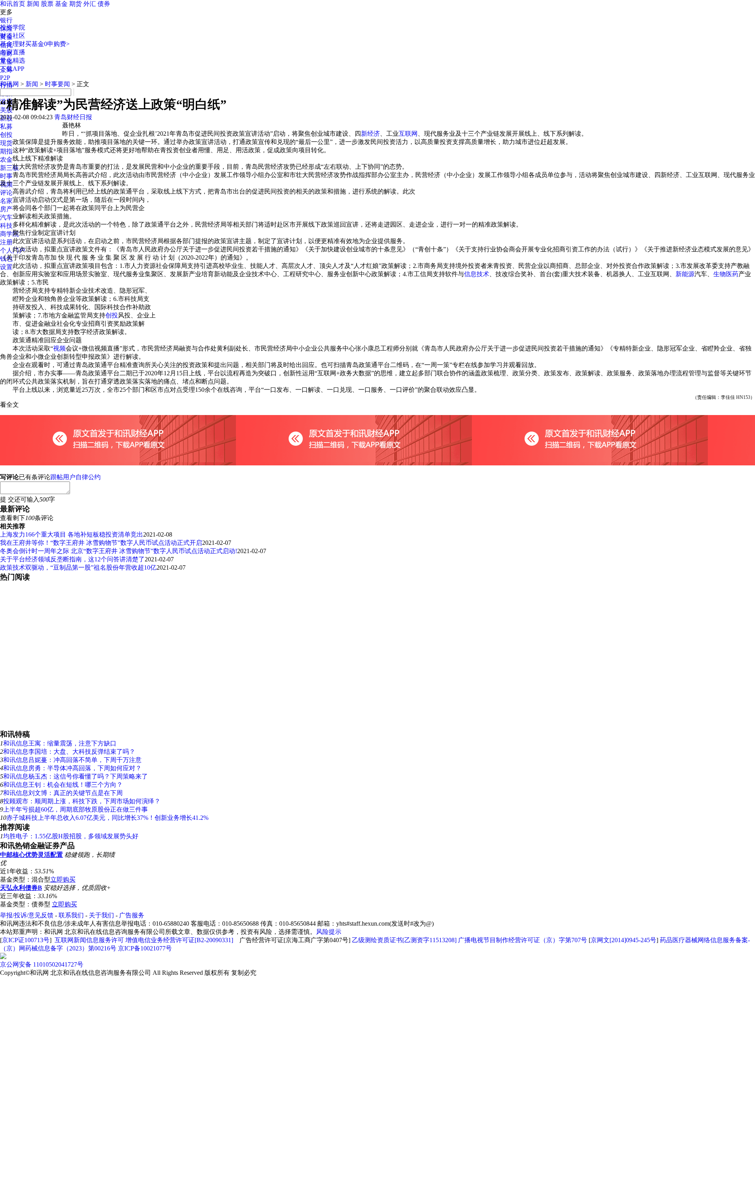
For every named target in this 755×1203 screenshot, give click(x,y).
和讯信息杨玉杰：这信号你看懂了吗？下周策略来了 (75, 776)
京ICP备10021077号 (145, 948)
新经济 (370, 133)
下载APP (12, 68)
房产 (6, 209)
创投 (6, 134)
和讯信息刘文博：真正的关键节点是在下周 (63, 793)
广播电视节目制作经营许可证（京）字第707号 (522, 940)
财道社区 (12, 35)
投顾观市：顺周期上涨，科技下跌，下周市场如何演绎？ (81, 801)
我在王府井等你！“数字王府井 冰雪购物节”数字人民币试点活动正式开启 (101, 542)
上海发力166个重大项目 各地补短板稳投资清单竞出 (71, 534)
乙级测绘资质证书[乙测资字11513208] (404, 940)
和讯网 (9, 84)
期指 (6, 151)
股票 (47, 3)
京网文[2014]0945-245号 (623, 940)
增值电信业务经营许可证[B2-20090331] (179, 940)
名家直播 (12, 52)
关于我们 (101, 915)
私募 (6, 126)
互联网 (408, 133)
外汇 (89, 3)
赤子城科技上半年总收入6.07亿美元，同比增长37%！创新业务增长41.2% (107, 817)
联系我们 (71, 915)
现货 (6, 143)
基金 (61, 3)
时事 (6, 176)
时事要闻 (57, 84)
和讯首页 (12, 3)
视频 (59, 348)
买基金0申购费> (47, 44)
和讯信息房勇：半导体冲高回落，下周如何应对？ (72, 768)
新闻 (33, 3)
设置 (6, 267)
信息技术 (476, 274)
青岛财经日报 (73, 117)
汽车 (6, 217)
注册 (6, 242)
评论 (6, 192)
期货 (75, 3)
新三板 (9, 167)
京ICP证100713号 (26, 940)
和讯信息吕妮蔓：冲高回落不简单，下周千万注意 (72, 759)
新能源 (685, 274)
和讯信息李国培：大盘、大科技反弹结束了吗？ (69, 751)
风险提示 (328, 931)
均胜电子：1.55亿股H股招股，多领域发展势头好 (70, 836)
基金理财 (12, 44)
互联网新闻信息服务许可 (89, 940)
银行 (6, 20)
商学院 (9, 234)
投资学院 (12, 27)
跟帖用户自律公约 (75, 477)
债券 (104, 3)
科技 (6, 225)
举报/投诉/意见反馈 (26, 915)
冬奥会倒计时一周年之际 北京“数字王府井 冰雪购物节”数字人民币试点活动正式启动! (118, 551)
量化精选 (12, 60)
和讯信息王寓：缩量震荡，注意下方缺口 (59, 743)
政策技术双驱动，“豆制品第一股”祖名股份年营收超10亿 (78, 567)
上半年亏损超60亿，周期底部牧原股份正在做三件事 (75, 809)
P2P (5, 77)
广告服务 (131, 915)
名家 (6, 200)
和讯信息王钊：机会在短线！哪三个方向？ (63, 784)
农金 (6, 159)
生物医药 (725, 274)
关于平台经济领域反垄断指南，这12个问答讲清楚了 (72, 559)
